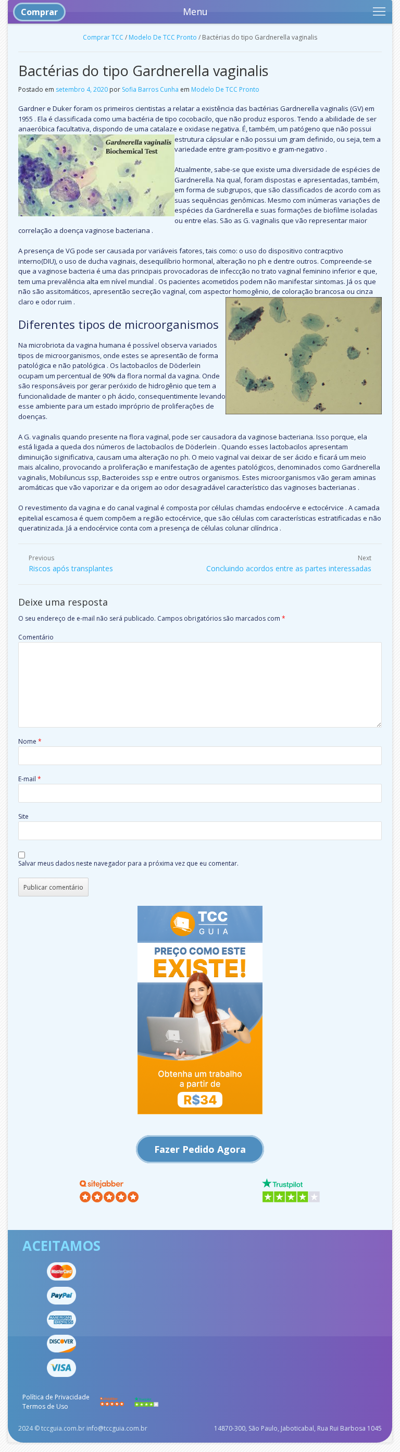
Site (23, 816)
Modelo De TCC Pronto (163, 37)
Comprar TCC (103, 37)
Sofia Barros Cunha (150, 89)
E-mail (29, 778)
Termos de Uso (45, 1406)
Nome (30, 741)
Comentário (36, 637)
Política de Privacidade (56, 1397)
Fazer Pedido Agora (200, 1149)
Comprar (39, 12)
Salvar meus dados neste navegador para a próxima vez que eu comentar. (128, 863)
